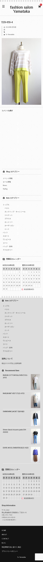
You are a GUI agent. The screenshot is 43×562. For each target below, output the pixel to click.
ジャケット (9, 215)
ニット (7, 229)
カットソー (9, 222)
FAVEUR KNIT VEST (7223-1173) (13, 393)
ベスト (7, 208)
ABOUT (4, 535)
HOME (4, 530)
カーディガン (9, 226)
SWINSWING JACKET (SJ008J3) (13, 411)
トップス (6, 205)
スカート (6, 236)
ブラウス (8, 219)
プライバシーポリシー (10, 551)
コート (5, 243)
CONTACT (5, 539)
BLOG (4, 543)
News (5, 185)
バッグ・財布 (7, 246)
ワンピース (7, 239)
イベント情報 (7, 178)
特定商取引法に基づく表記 (11, 547)
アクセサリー (7, 250)
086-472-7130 (7, 515)
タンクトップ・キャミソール (15, 212)
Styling (5, 189)
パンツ (5, 233)
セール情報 (7, 182)
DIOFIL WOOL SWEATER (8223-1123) (15, 448)
